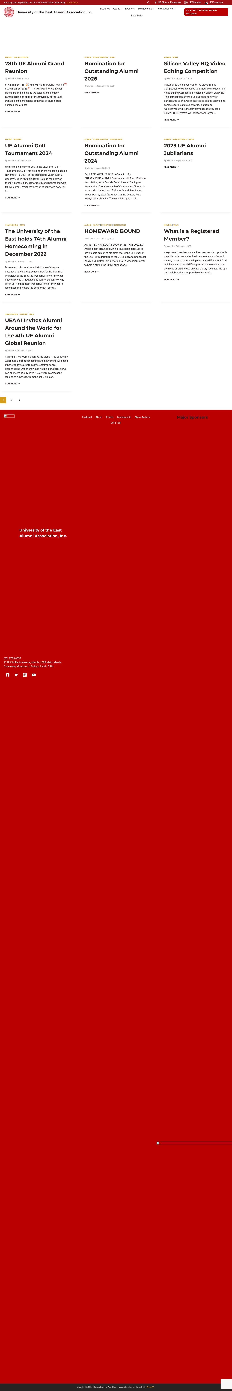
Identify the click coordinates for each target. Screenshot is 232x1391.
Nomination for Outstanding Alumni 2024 (111, 153)
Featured (105, 8)
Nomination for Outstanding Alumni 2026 (111, 71)
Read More (12, 111)
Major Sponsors (192, 417)
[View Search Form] (148, 2)
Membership (124, 417)
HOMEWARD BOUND (112, 231)
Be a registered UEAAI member (201, 12)
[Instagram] (25, 675)
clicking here (72, 2)
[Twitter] (16, 675)
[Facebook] (7, 675)
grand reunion (21, 57)
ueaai (112, 57)
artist (96, 225)
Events (109, 417)
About (99, 417)
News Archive (142, 417)
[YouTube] (34, 675)
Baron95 (150, 1387)
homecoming (116, 139)
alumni (8, 57)
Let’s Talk (116, 422)
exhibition (106, 225)
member (17, 139)
